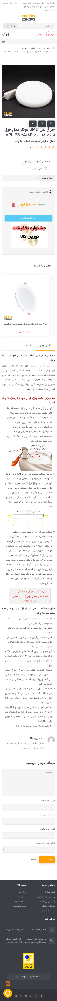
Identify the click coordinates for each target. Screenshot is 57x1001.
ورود (11, 3)
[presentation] (54, 91)
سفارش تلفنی (27, 218)
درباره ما (22, 892)
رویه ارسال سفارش (46, 897)
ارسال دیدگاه (47, 859)
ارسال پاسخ (27, 748)
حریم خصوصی (19, 906)
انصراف (33, 859)
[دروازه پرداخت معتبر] (28, 961)
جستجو (9, 26)
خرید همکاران (48, 911)
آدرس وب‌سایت (47, 829)
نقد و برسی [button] (45, 345)
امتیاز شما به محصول (45, 843)
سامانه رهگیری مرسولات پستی (28, 976)
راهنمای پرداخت (47, 901)
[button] (5, 34)
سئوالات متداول (48, 906)
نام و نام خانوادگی (46, 800)
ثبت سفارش (49, 892)
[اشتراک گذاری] (33, 124)
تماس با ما (21, 897)
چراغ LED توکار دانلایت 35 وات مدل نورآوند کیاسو (28, 324)
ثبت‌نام (5, 3)
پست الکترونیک (47, 815)
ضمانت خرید (20, 901)
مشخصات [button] (27, 345)
